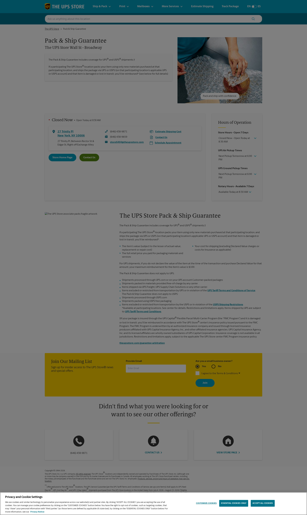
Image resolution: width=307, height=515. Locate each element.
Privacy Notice (37, 512)
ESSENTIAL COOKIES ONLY (233, 503)
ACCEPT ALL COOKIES (262, 503)
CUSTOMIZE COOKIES (206, 503)
